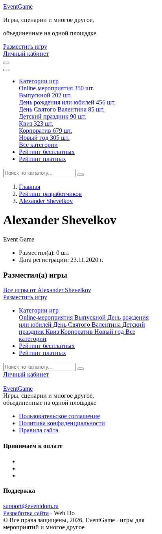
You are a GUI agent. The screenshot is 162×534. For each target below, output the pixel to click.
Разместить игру (25, 46)
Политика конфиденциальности (62, 423)
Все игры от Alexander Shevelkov (47, 290)
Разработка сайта (26, 513)
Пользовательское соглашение (59, 416)
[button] (39, 81)
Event (18, 6)
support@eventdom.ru (31, 506)
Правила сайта (38, 430)
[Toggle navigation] (6, 70)
